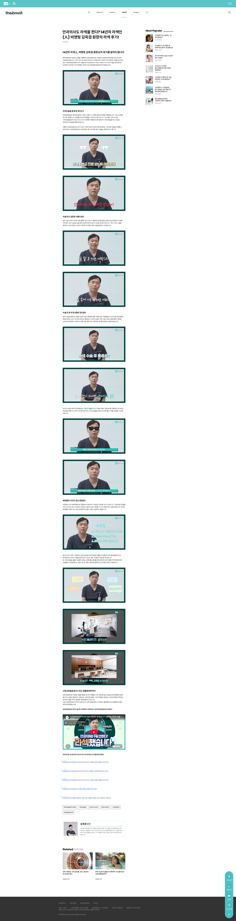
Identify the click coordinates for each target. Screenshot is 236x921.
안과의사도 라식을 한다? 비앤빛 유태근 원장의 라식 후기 (80, 789)
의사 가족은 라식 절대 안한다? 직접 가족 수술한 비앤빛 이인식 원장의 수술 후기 (87, 798)
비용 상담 (229, 880)
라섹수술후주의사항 (70, 807)
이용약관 (95, 903)
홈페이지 (229, 890)
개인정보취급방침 (85, 903)
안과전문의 (116, 807)
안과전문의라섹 (68, 812)
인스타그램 (229, 909)
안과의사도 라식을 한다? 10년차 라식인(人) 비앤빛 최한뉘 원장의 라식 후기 (86, 780)
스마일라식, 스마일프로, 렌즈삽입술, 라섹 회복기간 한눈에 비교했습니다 (163, 89)
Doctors (112, 12)
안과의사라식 (105, 807)
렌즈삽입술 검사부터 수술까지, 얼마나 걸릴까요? (163, 100)
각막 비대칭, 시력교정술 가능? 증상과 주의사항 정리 (75, 873)
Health (124, 12)
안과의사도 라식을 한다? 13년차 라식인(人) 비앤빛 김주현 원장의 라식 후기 (86, 762)
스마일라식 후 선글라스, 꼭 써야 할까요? (163, 36)
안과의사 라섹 (93, 807)
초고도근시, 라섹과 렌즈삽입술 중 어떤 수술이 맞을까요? (163, 68)
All (89, 12)
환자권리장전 (62, 903)
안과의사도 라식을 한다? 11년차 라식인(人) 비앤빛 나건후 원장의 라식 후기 (85, 771)
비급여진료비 (73, 903)
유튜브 (229, 899)
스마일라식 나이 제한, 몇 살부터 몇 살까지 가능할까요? (164, 47)
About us (99, 12)
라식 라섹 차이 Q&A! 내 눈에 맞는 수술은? (164, 57)
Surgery (136, 12)
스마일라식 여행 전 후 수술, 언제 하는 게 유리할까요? (163, 78)
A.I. (147, 12)
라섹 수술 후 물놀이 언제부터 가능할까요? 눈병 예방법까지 (109, 873)
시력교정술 (82, 807)
